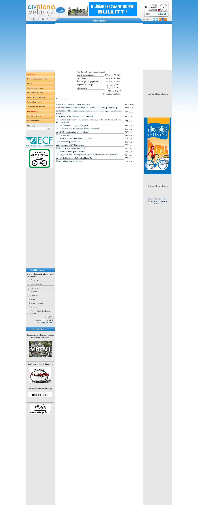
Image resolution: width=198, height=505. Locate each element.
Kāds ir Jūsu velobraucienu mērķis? (71, 148)
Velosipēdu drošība (35, 93)
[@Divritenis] (157, 19)
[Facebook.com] (162, 19)
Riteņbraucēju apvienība (37, 79)
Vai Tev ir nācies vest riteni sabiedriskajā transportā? (78, 129)
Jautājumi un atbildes (36, 107)
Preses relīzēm (99, 21)
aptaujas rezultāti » (46, 322)
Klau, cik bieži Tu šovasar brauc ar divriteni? (75, 116)
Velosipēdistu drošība (36, 97)
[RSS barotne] (165, 19)
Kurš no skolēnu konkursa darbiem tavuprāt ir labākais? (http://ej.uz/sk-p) (87, 107)
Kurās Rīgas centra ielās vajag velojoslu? (73, 104)
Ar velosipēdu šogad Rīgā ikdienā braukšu (74, 158)
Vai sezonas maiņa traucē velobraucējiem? (74, 138)
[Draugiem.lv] (160, 19)
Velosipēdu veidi (34, 102)
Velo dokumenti (33, 121)
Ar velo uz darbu (34, 116)
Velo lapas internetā (35, 88)
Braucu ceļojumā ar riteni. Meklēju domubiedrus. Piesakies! (158, 201)
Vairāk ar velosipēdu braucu (68, 142)
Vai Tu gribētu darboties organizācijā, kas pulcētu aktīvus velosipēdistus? (87, 155)
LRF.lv (29, 83)
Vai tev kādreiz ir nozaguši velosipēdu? (72, 125)
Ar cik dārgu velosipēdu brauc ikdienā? (72, 132)
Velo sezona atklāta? (64, 135)
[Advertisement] (99, 47)
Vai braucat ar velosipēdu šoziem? (70, 151)
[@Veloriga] (154, 19)
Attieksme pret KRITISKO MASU (70, 145)
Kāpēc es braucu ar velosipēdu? (69, 161)
